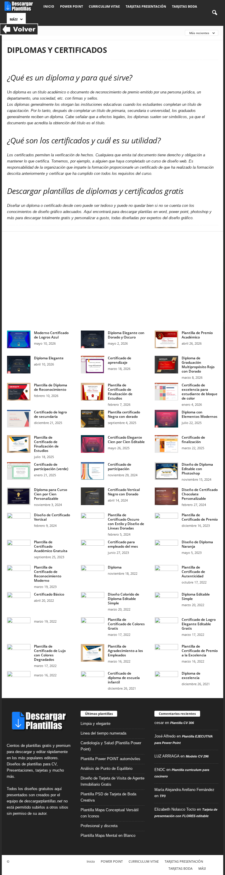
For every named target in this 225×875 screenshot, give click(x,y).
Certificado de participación (119, 466)
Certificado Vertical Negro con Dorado (124, 492)
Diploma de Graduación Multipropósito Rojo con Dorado (198, 365)
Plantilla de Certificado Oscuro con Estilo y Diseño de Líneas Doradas (126, 521)
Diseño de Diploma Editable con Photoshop (197, 469)
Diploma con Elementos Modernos (199, 414)
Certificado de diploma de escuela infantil (124, 678)
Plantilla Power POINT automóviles (110, 759)
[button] (214, 12)
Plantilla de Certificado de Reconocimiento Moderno (47, 574)
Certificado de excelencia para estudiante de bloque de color (199, 392)
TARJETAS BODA (184, 6)
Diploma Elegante (49, 358)
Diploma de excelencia (191, 675)
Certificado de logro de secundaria (50, 414)
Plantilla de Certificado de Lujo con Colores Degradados (50, 653)
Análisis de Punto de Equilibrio (106, 768)
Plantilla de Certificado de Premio (200, 517)
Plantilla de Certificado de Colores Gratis (126, 624)
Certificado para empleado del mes (123, 544)
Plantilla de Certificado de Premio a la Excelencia (200, 651)
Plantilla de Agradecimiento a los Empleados (125, 651)
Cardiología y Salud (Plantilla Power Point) (111, 746)
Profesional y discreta (99, 826)
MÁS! (14, 19)
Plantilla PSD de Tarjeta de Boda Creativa (108, 797)
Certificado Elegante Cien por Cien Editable (126, 439)
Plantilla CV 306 (182, 723)
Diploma (115, 567)
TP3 (163, 796)
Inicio (48, 6)
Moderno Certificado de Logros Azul (51, 335)
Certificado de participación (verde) (51, 466)
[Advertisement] (112, 281)
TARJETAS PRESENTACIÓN (146, 6)
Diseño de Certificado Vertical (52, 517)
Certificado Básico (49, 594)
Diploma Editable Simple (196, 596)
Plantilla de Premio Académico (197, 335)
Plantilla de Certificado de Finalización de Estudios (120, 392)
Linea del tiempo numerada (103, 733)
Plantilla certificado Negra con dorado (124, 414)
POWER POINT (71, 6)
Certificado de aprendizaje (119, 360)
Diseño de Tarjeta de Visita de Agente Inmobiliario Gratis (112, 781)
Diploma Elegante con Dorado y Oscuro (126, 335)
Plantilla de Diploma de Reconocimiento (50, 387)
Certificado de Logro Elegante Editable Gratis (199, 624)
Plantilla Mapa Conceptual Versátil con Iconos (110, 813)
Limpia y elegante (95, 723)
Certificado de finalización (193, 439)
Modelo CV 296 (197, 756)
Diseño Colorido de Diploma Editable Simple (123, 599)
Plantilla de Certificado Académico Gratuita (50, 546)
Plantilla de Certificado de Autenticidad (193, 572)
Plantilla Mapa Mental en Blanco (108, 835)
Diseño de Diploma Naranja (197, 544)
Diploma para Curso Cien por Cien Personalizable (50, 494)
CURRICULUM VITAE (104, 6)
